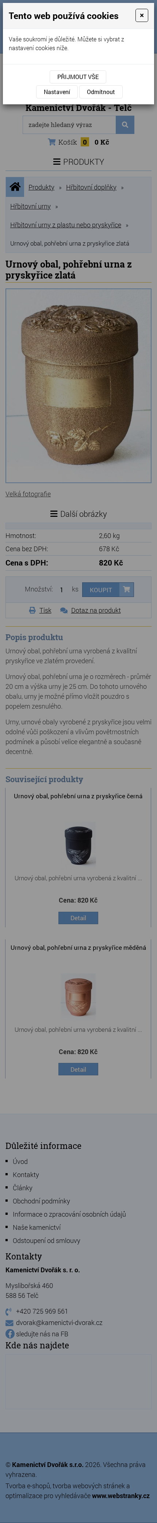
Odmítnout (101, 92)
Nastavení (57, 92)
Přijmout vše (78, 77)
